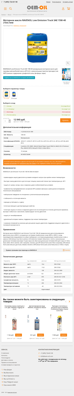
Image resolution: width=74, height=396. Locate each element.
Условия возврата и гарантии (10, 365)
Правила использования (9, 362)
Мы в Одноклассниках (11, 376)
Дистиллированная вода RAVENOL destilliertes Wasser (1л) (37, 307)
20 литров (14, 98)
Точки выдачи (56, 2)
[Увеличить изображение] (68, 63)
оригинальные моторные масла (37, 11)
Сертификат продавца (66, 82)
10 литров (6, 98)
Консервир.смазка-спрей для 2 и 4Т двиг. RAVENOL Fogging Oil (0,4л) (14, 307)
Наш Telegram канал (11, 382)
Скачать (67, 250)
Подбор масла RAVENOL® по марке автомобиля (19, 77)
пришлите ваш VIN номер (28, 163)
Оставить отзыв (68, 2)
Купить (65, 120)
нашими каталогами (10, 163)
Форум (48, 2)
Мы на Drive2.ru (9, 379)
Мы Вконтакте (8, 373)
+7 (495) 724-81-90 (47, 353)
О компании (5, 353)
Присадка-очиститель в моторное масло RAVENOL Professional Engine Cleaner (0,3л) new (59, 308)
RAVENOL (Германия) (20, 25)
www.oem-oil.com (12, 392)
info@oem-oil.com (47, 356)
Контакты (4, 355)
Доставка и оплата (7, 360)
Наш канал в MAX (10, 385)
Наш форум (8, 370)
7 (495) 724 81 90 (10, 2)
